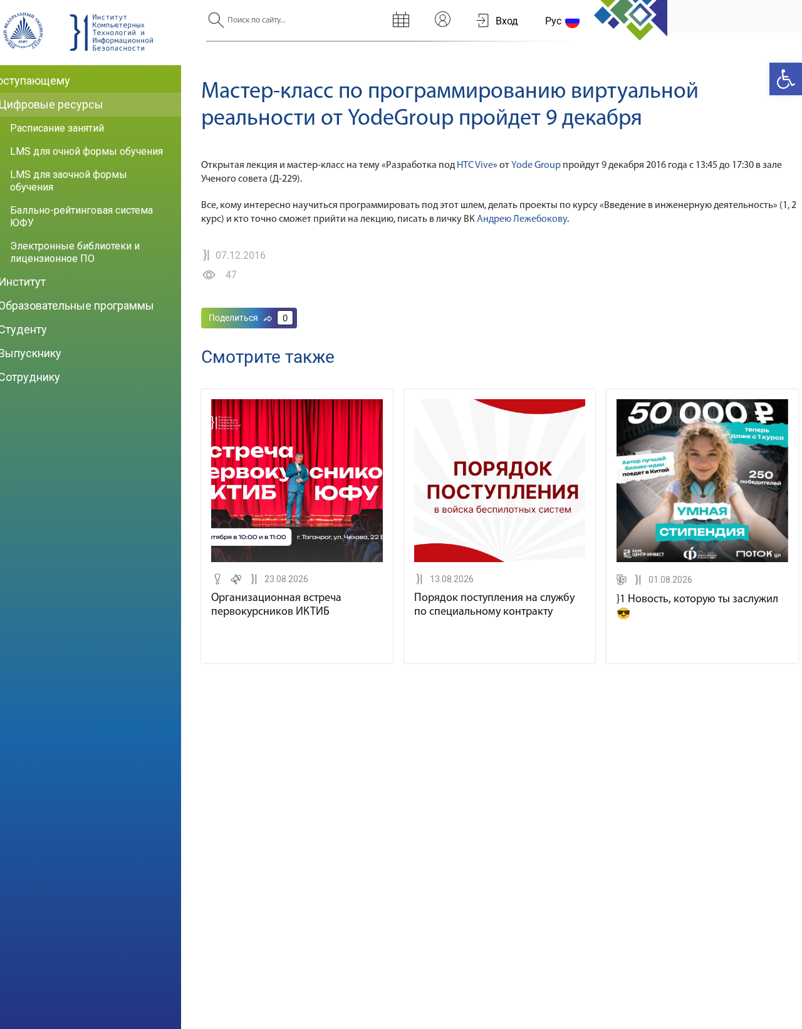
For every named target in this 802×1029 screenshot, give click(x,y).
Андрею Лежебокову (522, 219)
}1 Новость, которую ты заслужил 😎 (697, 607)
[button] (785, 79)
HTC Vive (475, 165)
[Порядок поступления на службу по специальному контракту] (500, 559)
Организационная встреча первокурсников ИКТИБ (276, 605)
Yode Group (536, 165)
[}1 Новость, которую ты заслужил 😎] (702, 559)
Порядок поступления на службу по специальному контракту (494, 605)
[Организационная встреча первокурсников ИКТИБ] (297, 559)
